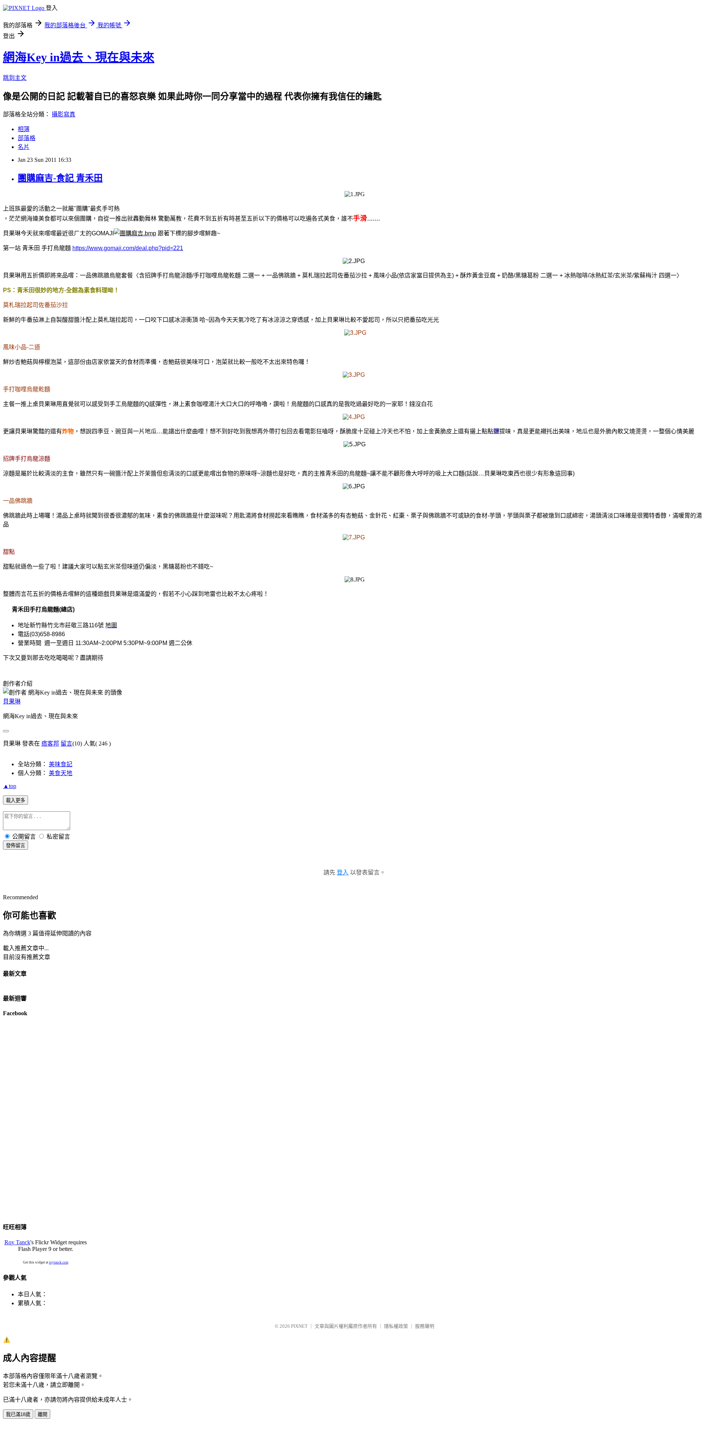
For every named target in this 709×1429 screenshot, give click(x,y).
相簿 (24, 129)
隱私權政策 (396, 1326)
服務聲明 (424, 1326)
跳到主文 (15, 78)
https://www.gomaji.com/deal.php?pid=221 (127, 248)
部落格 (26, 138)
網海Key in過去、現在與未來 (78, 57)
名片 (24, 147)
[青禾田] (135, 233)
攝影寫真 (63, 114)
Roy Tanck (17, 1242)
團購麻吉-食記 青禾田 (60, 178)
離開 (42, 1414)
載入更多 (15, 800)
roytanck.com (58, 1262)
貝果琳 (12, 701)
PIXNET (299, 1326)
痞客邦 (50, 743)
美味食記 (60, 764)
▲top (9, 786)
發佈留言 (15, 845)
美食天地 (60, 773)
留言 (66, 743)
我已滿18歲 (18, 1414)
